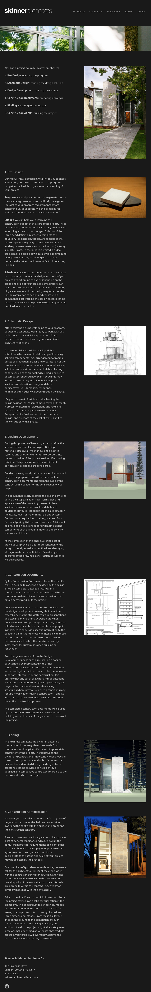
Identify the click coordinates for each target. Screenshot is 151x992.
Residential (79, 11)
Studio (128, 11)
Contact (142, 11)
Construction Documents (22, 98)
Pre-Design (14, 75)
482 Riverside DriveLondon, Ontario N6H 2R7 (20, 967)
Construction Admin (19, 113)
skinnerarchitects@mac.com (21, 977)
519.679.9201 (13, 973)
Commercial (95, 11)
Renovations (113, 11)
